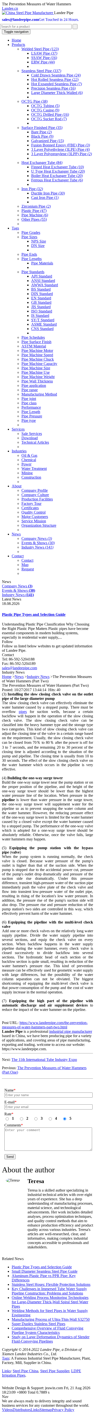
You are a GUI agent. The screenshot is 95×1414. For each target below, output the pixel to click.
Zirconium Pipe (36, 206)
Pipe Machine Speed (37, 355)
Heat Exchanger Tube (41, 163)
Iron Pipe (32, 189)
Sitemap (45, 1410)
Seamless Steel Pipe (41, 71)
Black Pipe (42, 136)
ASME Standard (44, 324)
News (19, 677)
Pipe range (29, 390)
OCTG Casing (45, 110)
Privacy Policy (63, 1410)
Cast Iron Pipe (44, 197)
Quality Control (33, 512)
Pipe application (33, 385)
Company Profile (34, 490)
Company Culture (35, 495)
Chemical (28, 460)
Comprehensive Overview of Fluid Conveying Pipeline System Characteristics (47, 1330)
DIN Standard (42, 294)
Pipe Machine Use (35, 372)
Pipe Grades (30, 232)
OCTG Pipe (34, 101)
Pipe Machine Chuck (37, 359)
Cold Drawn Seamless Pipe (56, 75)
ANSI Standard (43, 281)
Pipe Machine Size (35, 368)
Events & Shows (38, 543)
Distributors (22, 1410)
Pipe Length (30, 412)
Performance (31, 407)
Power (26, 464)
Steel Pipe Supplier (54, 1371)
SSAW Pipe (44, 58)
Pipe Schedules (33, 337)
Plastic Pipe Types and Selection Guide (34, 614)
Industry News (37, 547)
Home (6, 677)
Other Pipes (34, 219)
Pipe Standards (32, 272)
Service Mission (33, 521)
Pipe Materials (42, 263)
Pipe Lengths (31, 259)
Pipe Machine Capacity (39, 364)
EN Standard (41, 298)
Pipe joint (28, 399)
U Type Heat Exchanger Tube (58, 171)
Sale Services (31, 434)
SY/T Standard (42, 320)
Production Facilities (37, 499)
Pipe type (28, 420)
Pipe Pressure (31, 416)
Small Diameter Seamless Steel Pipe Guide (44, 1271)
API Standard (41, 276)
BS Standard (41, 289)
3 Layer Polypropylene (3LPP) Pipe (61, 154)
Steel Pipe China (25, 1371)
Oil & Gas (29, 455)
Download (29, 438)
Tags (5, 1358)
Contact (27, 560)
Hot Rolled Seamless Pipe (54, 79)
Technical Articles (35, 442)
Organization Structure (38, 525)
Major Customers (34, 517)
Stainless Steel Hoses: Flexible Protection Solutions (51, 1284)
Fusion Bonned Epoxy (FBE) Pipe (60, 145)
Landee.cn (10, 8)
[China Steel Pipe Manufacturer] (28, 13)
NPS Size (38, 241)
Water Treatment (34, 468)
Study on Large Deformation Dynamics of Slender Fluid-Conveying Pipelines (50, 1339)
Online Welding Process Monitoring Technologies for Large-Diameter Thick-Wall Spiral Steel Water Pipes (50, 1301)
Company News (36, 538)
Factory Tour (31, 503)
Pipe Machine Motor (37, 350)
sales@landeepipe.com (19, 668)
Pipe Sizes (29, 237)
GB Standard (41, 302)
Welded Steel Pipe (40, 49)
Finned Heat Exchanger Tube (57, 167)
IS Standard (40, 315)
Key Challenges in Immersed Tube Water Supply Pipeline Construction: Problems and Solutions (49, 1291)
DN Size (38, 246)
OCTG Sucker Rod (49, 119)
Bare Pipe (41, 132)
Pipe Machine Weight (38, 377)
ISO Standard (41, 311)
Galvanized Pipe (47, 141)
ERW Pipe (43, 62)
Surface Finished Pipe (41, 128)
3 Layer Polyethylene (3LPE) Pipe (60, 149)
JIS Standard (41, 307)
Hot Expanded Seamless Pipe (56, 84)
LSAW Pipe (44, 53)
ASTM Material (33, 346)
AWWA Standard (44, 285)
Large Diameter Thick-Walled (57, 93)
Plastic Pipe (34, 211)
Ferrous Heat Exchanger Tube (57, 180)
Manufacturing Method (39, 394)
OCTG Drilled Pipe (50, 114)
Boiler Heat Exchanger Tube (57, 176)
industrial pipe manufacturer (70, 1031)
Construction (31, 477)
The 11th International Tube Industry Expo (44, 1060)
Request (27, 569)
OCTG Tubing (45, 106)
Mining (27, 473)
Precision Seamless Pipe (53, 88)
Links (6, 1371)
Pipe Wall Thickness (37, 381)
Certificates (30, 508)
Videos (7, 1410)
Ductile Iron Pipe (48, 193)
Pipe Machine (34, 215)
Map (24, 565)
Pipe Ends (29, 254)
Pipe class (29, 403)
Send (10, 1157)
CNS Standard (42, 329)
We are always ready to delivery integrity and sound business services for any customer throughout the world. (45, 1403)
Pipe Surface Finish (36, 342)
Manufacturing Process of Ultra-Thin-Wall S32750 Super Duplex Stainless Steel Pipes (51, 1321)
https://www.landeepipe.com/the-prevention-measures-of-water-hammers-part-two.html (45, 1025)
